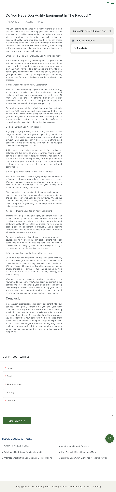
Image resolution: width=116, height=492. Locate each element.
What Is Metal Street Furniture (75, 446)
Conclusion (82, 48)
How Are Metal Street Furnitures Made (78, 452)
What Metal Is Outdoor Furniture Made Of (23, 452)
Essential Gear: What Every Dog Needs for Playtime (85, 458)
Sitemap (97, 486)
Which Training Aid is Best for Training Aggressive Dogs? (17, 446)
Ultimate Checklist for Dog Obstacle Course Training (28, 458)
